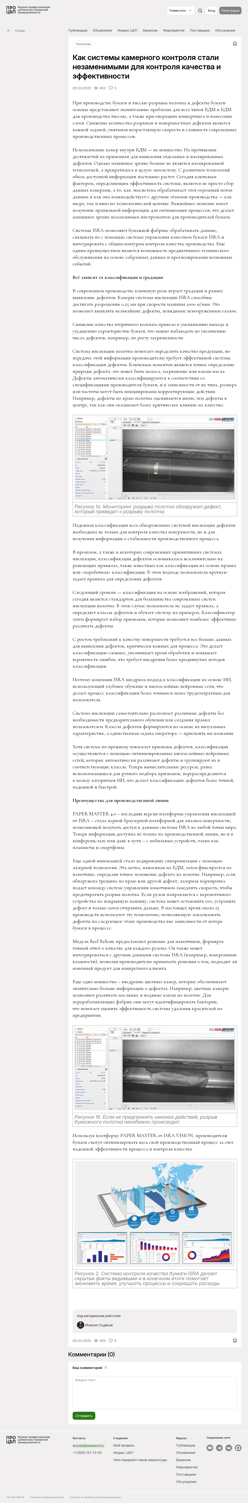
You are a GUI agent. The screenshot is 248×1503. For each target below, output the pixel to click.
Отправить (84, 1416)
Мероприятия (173, 30)
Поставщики (200, 30)
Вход (211, 10)
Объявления (102, 30)
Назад (20, 30)
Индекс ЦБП (127, 30)
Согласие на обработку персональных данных (95, 1497)
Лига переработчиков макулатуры (140, 1460)
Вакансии (150, 30)
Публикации (77, 30)
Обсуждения (225, 30)
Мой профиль (123, 1445)
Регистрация (230, 10)
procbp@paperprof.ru (88, 1445)
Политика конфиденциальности (47, 1497)
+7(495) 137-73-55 (87, 1453)
